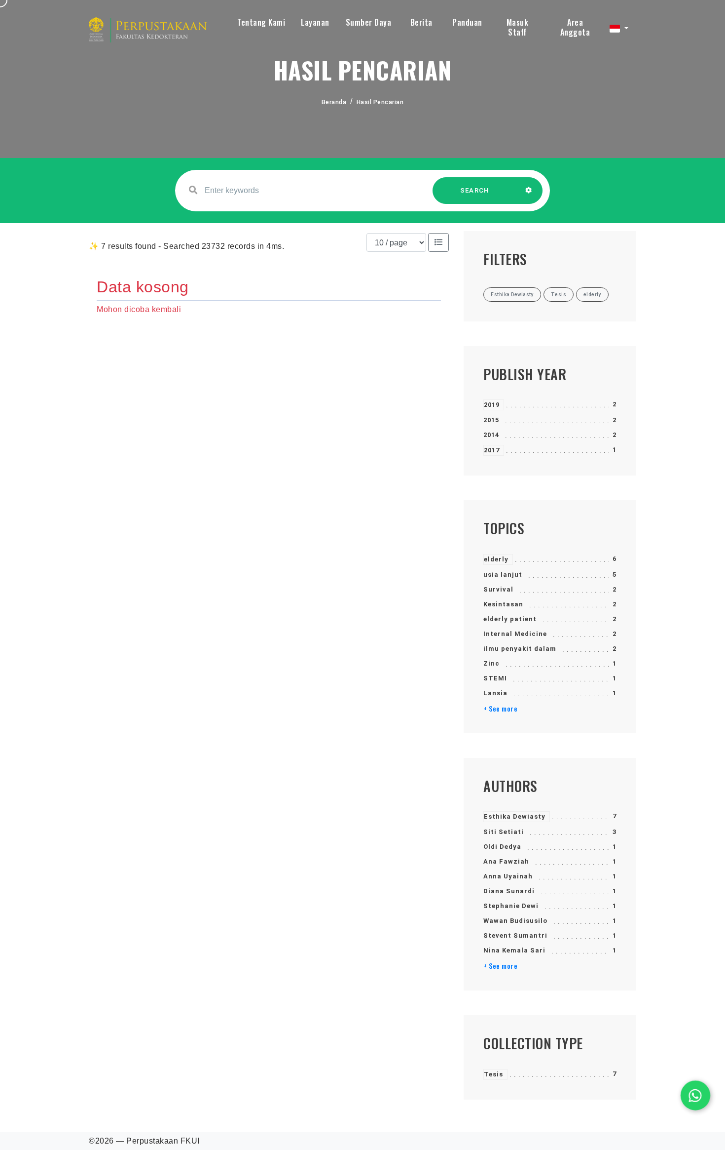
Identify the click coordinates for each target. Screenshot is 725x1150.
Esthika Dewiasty (514, 816)
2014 (491, 434)
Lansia (495, 693)
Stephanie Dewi (511, 906)
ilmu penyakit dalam (519, 648)
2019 (492, 404)
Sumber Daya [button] (369, 22)
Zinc (491, 663)
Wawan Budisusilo (515, 920)
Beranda (334, 102)
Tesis (493, 1074)
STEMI (495, 678)
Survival (498, 589)
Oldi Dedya (502, 846)
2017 (492, 450)
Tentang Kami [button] (261, 22)
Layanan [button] (315, 22)
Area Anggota (575, 27)
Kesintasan (503, 604)
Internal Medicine (515, 633)
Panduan (467, 22)
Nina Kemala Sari (514, 950)
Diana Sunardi (509, 891)
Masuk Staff (518, 27)
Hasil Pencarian (380, 102)
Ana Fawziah (506, 861)
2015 (491, 420)
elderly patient (510, 619)
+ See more (500, 709)
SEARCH (475, 190)
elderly (496, 559)
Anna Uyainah (508, 876)
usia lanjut (502, 574)
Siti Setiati (503, 831)
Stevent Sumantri (515, 935)
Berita (421, 22)
